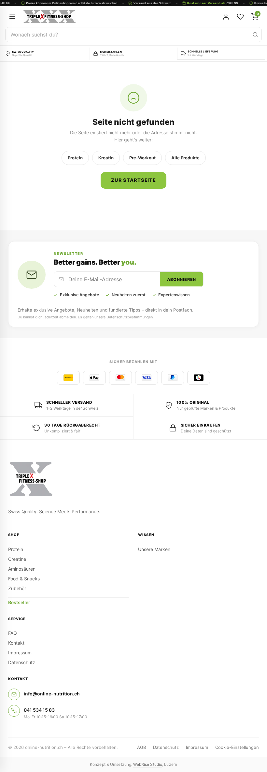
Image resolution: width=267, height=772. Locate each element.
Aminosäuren (21, 569)
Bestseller (19, 602)
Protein (75, 157)
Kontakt (16, 643)
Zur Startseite (133, 180)
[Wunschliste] (240, 16)
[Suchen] (255, 34)
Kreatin (106, 157)
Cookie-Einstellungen (237, 747)
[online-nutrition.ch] (94, 16)
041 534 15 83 (39, 710)
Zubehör (17, 588)
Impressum (20, 652)
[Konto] (226, 16)
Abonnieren (181, 279)
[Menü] (12, 16)
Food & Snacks (24, 578)
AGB (141, 747)
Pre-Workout (142, 157)
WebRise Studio (147, 764)
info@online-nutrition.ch (52, 693)
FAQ (12, 633)
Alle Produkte (185, 157)
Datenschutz (21, 662)
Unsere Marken (154, 549)
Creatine (17, 559)
